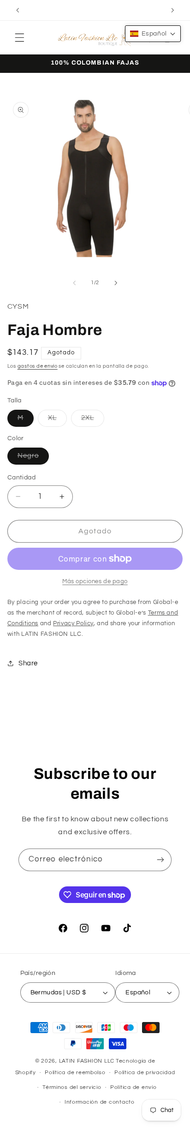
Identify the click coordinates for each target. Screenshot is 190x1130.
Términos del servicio (71, 1087)
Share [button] (28, 663)
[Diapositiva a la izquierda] (74, 283)
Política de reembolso (75, 1072)
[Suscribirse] (160, 860)
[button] (19, 37)
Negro (33, 458)
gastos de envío (38, 366)
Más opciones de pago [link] (95, 582)
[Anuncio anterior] (17, 10)
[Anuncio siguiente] (172, 10)
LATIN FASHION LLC (87, 1061)
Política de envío (133, 1087)
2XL (92, 420)
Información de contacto (100, 1102)
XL (57, 420)
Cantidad (21, 477)
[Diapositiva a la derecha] (116, 283)
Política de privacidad (144, 1072)
